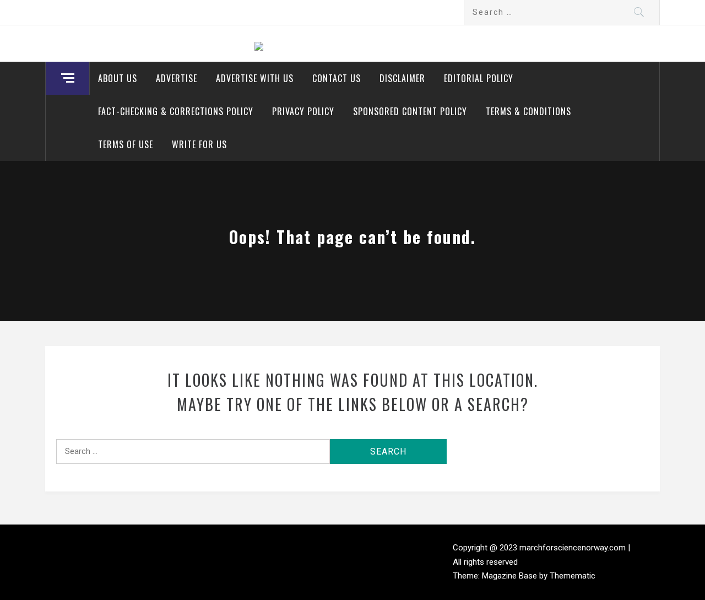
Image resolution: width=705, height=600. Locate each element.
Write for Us (199, 144)
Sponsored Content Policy (410, 111)
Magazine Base (510, 576)
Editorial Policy (478, 78)
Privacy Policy (303, 111)
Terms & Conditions (528, 111)
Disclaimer (402, 78)
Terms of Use (125, 144)
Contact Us (336, 78)
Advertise (176, 78)
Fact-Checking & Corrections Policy (175, 111)
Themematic (572, 576)
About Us (117, 78)
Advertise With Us (255, 78)
